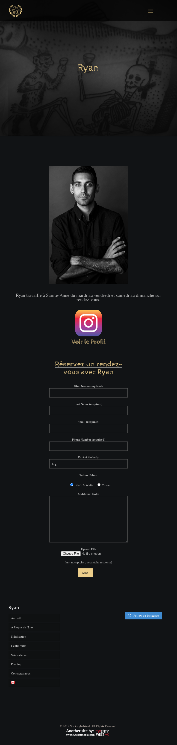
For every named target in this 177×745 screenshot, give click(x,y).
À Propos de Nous (22, 627)
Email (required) (88, 421)
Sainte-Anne (19, 655)
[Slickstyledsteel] (15, 10)
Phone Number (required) (88, 439)
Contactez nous (20, 673)
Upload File (88, 549)
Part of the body (88, 457)
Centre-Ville (18, 646)
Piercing (16, 664)
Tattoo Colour (88, 475)
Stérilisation (18, 636)
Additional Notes (88, 494)
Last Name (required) (88, 404)
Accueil (16, 618)
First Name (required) (88, 386)
